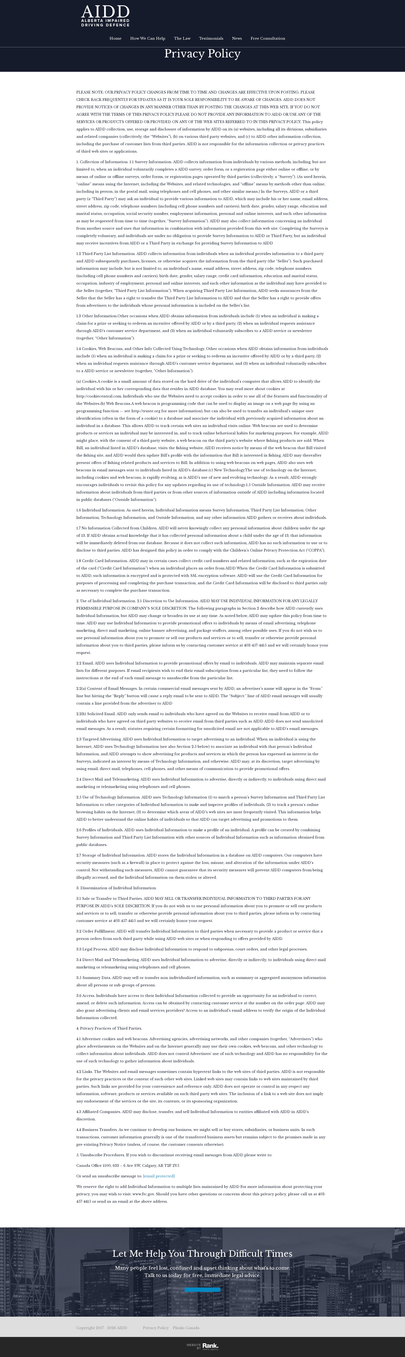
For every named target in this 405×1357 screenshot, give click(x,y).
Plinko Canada (186, 1328)
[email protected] (159, 1176)
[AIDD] (105, 15)
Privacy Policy (156, 1328)
